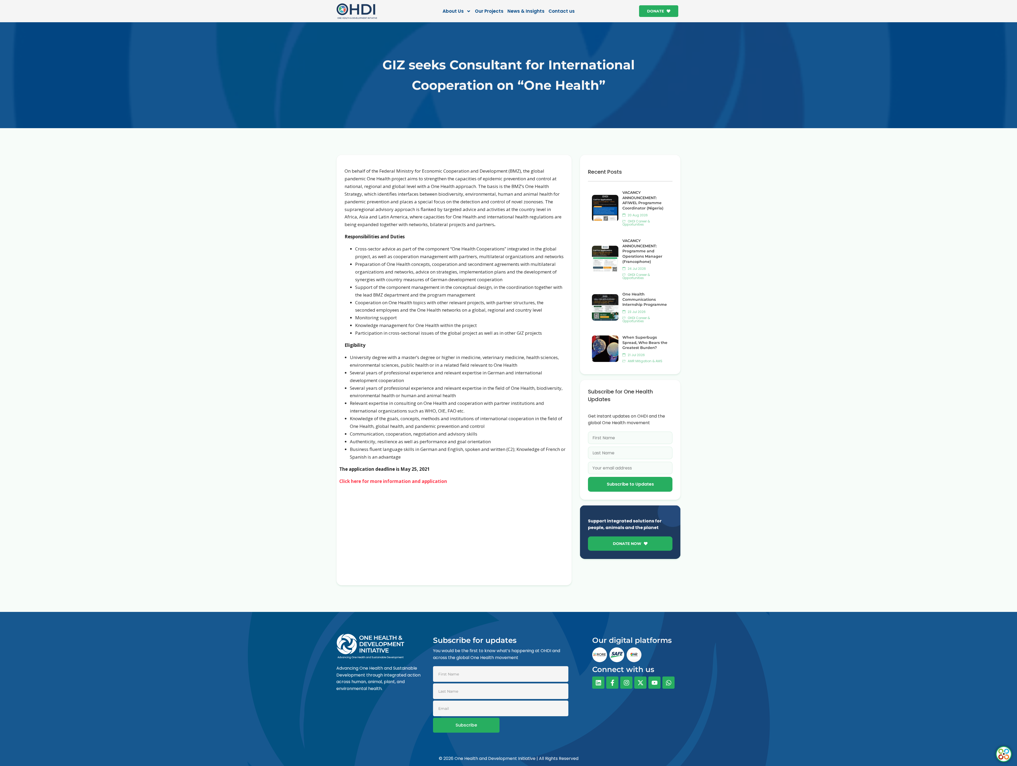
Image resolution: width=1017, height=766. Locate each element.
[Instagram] (626, 683)
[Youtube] (654, 683)
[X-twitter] (640, 683)
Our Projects (489, 11)
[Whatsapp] (668, 683)
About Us (453, 11)
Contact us (561, 11)
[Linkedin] (598, 683)
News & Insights (526, 11)
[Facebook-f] (612, 683)
